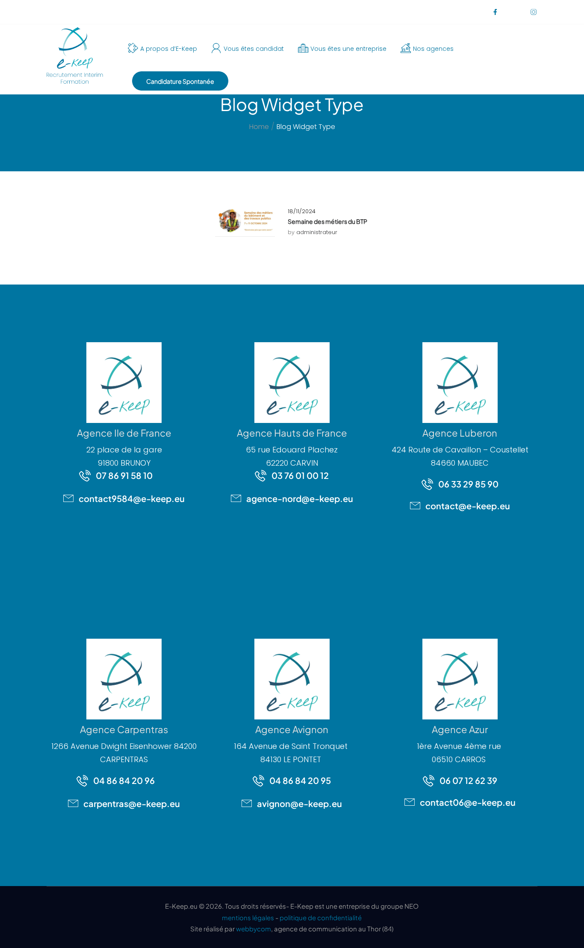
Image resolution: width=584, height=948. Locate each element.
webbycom (253, 929)
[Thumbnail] (245, 221)
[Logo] (74, 55)
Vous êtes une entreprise (348, 48)
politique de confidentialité (321, 917)
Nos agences (433, 48)
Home (259, 127)
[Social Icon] (495, 12)
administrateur (316, 232)
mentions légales (248, 917)
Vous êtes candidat (254, 48)
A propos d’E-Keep (168, 48)
